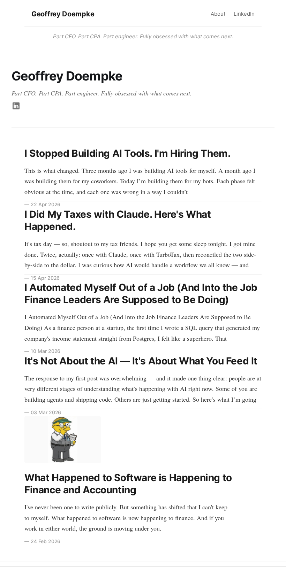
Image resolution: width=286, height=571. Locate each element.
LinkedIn (244, 13)
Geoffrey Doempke (62, 14)
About (218, 13)
